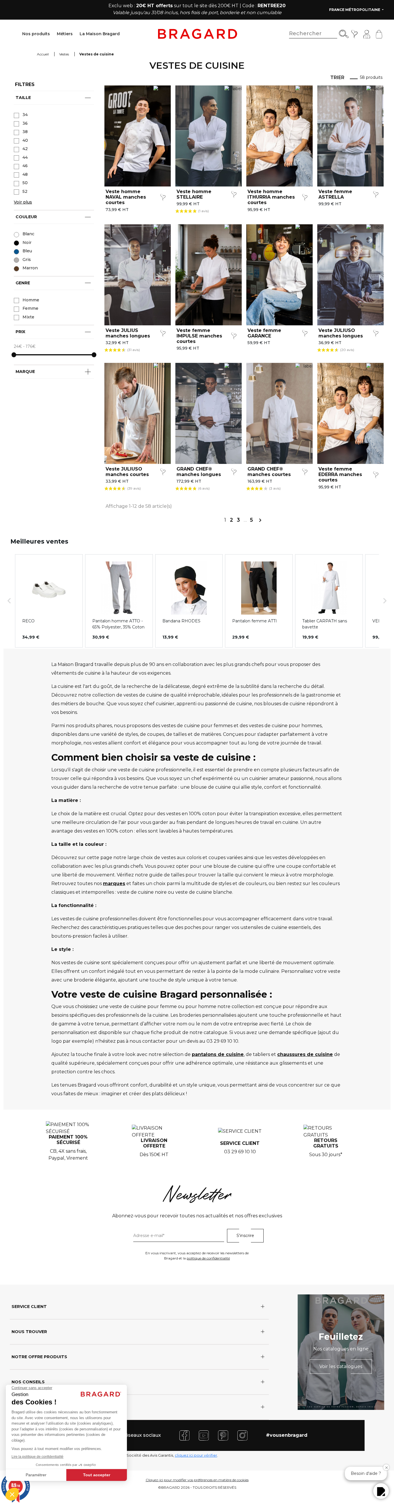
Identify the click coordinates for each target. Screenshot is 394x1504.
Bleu (27, 250)
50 (25, 182)
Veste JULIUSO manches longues (340, 333)
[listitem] (49, 601)
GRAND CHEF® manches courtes (269, 471)
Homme (30, 300)
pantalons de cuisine (218, 1054)
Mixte (28, 317)
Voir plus (23, 202)
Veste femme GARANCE (264, 333)
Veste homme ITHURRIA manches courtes (271, 197)
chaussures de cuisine (305, 1054)
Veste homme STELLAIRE (194, 194)
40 (25, 140)
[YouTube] (204, 1435)
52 (24, 191)
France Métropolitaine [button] (355, 10)
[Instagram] (242, 1435)
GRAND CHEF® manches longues (199, 471)
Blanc (28, 233)
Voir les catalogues (340, 1366)
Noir (26, 242)
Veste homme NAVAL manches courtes (126, 197)
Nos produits (36, 33)
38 (25, 131)
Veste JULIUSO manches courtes (127, 471)
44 (25, 157)
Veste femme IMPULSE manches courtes (199, 336)
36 (25, 123)
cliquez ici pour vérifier (196, 1455)
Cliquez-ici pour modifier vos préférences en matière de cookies (197, 1480)
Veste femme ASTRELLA (335, 194)
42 (25, 148)
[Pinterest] (223, 1435)
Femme (30, 308)
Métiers (65, 33)
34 (25, 114)
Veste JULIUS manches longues (128, 333)
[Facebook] (184, 1435)
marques (114, 883)
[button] (9, 601)
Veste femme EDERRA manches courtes (340, 474)
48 (25, 174)
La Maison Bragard (100, 33)
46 (25, 165)
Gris (26, 259)
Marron (30, 267)
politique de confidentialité (208, 1258)
